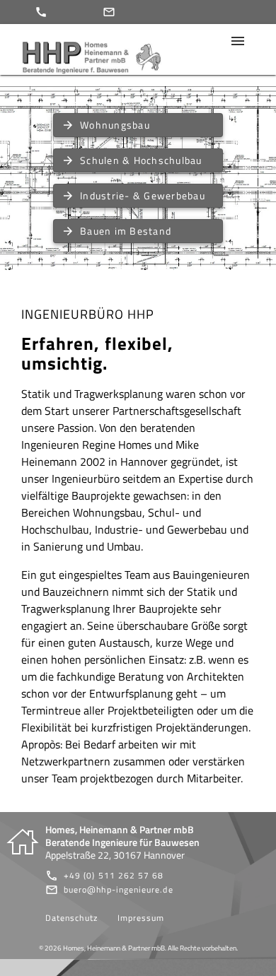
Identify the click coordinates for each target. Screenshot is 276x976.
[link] (105, 875)
